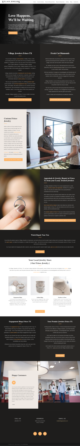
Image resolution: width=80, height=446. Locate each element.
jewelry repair (31, 81)
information (16, 152)
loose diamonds (18, 339)
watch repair (9, 242)
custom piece (36, 272)
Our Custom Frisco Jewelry (13, 159)
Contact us (6, 152)
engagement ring (15, 326)
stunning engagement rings (20, 83)
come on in (55, 347)
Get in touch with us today (50, 205)
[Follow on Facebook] (35, 433)
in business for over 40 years (24, 73)
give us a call (54, 247)
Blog (71, 1)
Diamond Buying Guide (50, 1)
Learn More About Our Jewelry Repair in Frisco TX (60, 220)
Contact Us (76, 1)
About (34, 1)
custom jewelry (19, 58)
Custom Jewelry (40, 1)
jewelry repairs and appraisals (55, 187)
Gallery (67, 1)
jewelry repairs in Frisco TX (52, 211)
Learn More (13, 32)
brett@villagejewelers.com (62, 420)
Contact (56, 72)
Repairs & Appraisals (60, 1)
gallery (66, 268)
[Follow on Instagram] (45, 433)
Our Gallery (40, 311)
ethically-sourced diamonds (51, 330)
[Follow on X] (40, 433)
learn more (40, 251)
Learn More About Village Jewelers (20, 99)
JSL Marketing (25, 444)
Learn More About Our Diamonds (60, 99)
